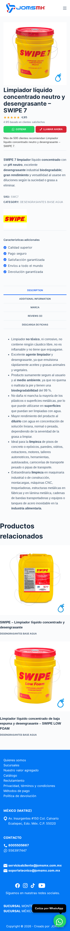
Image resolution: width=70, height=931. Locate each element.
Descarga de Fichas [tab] (35, 324)
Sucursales (11, 765)
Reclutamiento (14, 780)
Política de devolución (20, 796)
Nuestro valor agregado (21, 770)
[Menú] (64, 8)
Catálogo (10, 775)
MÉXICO (28, 911)
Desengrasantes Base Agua (41, 202)
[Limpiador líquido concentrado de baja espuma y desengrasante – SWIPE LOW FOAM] (35, 676)
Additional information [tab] (35, 298)
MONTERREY (31, 906)
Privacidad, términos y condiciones (29, 786)
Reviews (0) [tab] (35, 315)
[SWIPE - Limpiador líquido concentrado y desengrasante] (35, 580)
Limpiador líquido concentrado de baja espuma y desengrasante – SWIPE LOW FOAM (30, 723)
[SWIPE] (15, 219)
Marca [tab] (35, 307)
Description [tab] (35, 290)
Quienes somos (15, 760)
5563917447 (17, 850)
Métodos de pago (17, 791)
